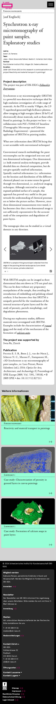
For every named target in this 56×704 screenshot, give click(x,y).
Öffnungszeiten (9, 668)
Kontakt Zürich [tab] (10, 644)
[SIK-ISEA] (7, 5)
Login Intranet (8, 700)
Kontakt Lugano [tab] (11, 675)
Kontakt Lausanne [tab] (12, 672)
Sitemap (15, 688)
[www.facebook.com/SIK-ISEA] (5, 684)
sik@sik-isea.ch (9, 662)
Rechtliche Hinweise (11, 694)
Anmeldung (8, 609)
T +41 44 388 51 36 (10, 628)
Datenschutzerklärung (12, 697)
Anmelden (7, 586)
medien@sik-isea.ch (11, 631)
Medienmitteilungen (11, 636)
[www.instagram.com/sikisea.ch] (5, 688)
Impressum (16, 691)
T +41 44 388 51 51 (10, 659)
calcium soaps (23, 333)
